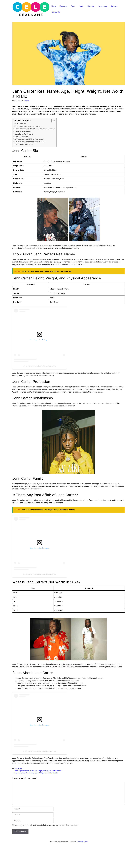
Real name (63, 6)
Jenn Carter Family (22, 137)
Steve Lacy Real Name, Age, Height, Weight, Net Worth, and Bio (36, 773)
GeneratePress (82, 842)
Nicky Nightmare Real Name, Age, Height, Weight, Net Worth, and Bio (38, 771)
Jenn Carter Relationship (24, 134)
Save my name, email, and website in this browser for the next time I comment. (47, 825)
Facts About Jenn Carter (24, 144)
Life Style (90, 6)
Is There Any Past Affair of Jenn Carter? (29, 139)
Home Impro (102, 6)
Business (114, 6)
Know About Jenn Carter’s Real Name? (29, 126)
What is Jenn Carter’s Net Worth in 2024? (30, 142)
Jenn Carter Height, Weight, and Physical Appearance (34, 129)
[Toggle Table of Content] (52, 120)
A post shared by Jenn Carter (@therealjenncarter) (39, 366)
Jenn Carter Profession (23, 131)
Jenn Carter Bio (20, 124)
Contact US (56, 12)
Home (54, 6)
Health (81, 6)
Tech (73, 6)
